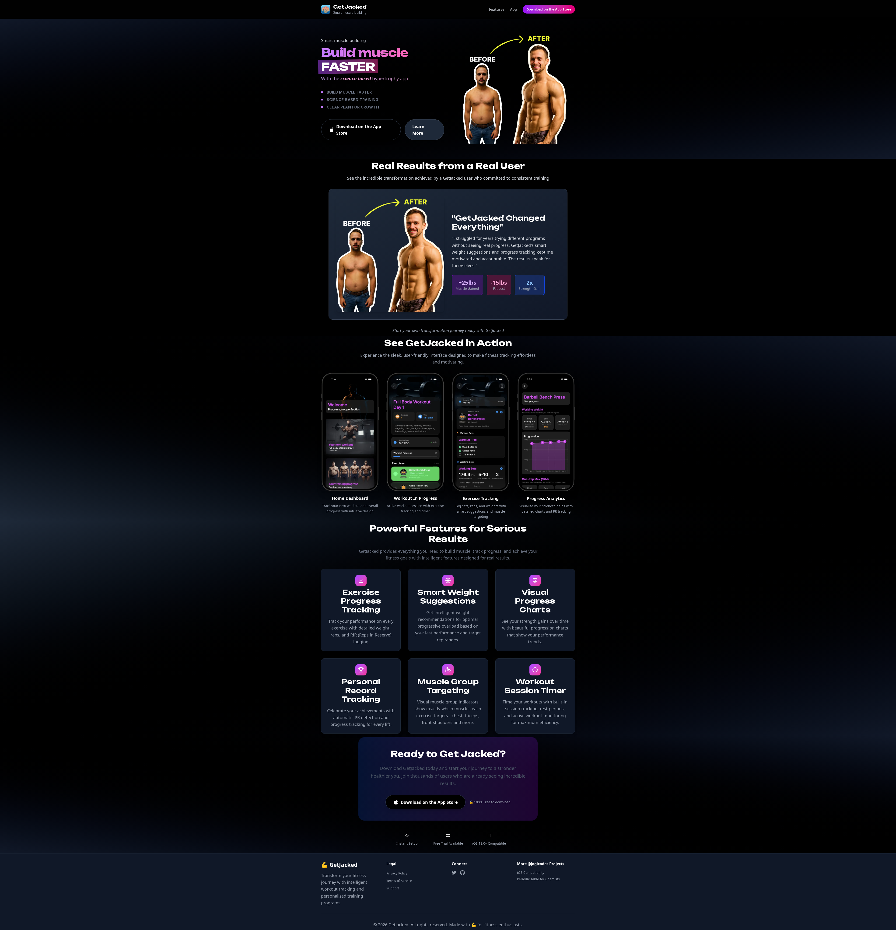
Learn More (418, 130)
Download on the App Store (548, 9)
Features (496, 9)
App (513, 9)
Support (392, 888)
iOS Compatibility (530, 872)
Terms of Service (399, 880)
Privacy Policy (396, 873)
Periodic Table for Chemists (538, 879)
